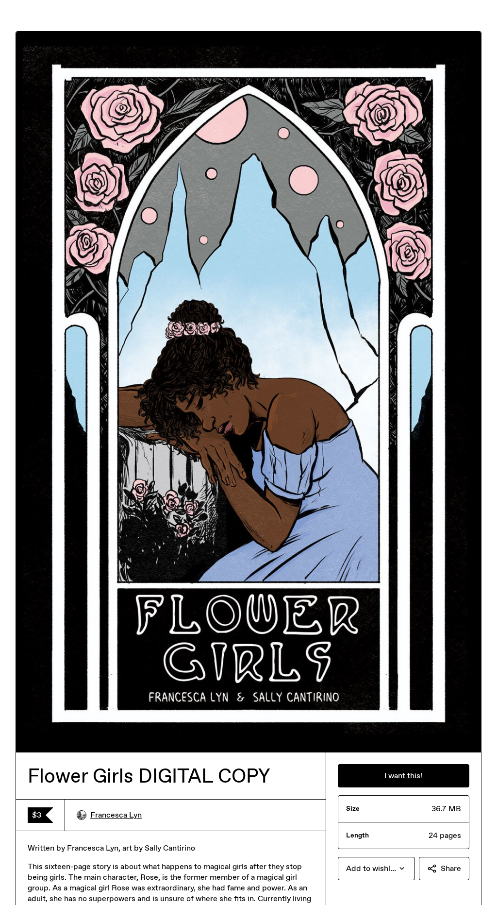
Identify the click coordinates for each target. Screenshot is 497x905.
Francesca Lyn (116, 815)
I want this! (403, 775)
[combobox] (376, 868)
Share (451, 868)
